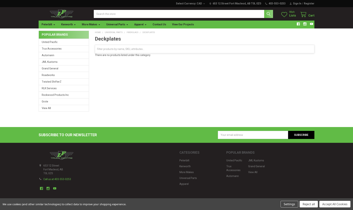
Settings (289, 204)
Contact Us (159, 24)
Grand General (50, 68)
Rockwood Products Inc (55, 94)
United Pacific (50, 42)
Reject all (309, 204)
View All (46, 108)
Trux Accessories (52, 48)
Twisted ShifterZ (51, 81)
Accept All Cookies (334, 204)
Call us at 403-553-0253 (57, 179)
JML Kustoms (50, 61)
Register (309, 3)
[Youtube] (311, 24)
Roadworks (48, 75)
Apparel (139, 24)
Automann (48, 55)
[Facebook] (298, 24)
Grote (45, 101)
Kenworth (67, 24)
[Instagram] (305, 24)
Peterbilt (47, 24)
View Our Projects (183, 24)
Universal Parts (115, 24)
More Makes (89, 24)
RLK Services (49, 88)
